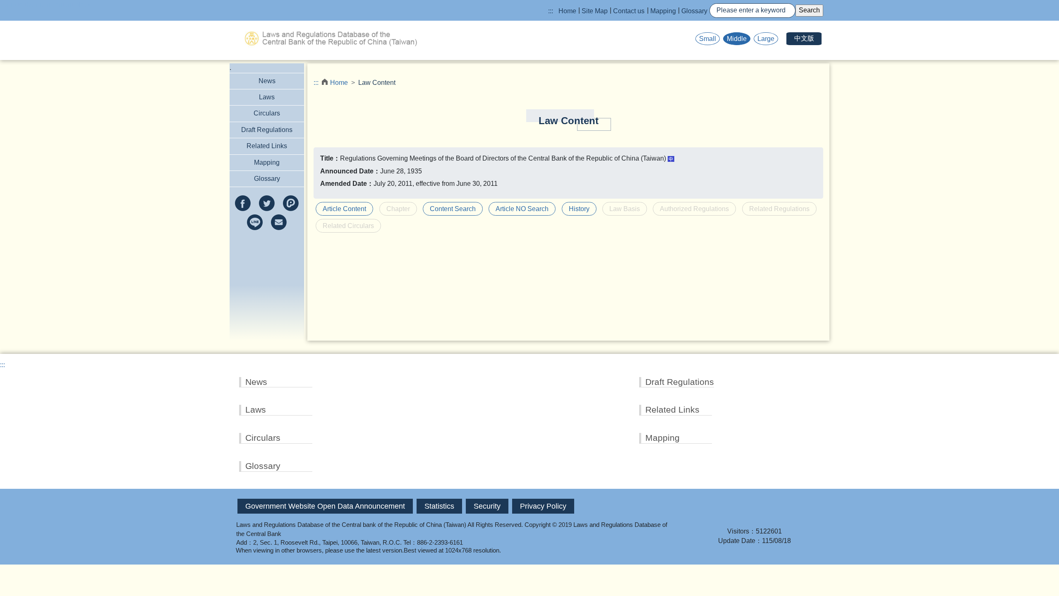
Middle (737, 38)
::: (550, 10)
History (579, 208)
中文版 (804, 38)
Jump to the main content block (45, 4)
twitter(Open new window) (267, 203)
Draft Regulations (266, 129)
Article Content (344, 208)
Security (487, 506)
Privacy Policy (543, 506)
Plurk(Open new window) (291, 203)
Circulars (267, 113)
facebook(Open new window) (243, 203)
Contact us (629, 10)
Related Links (267, 145)
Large (765, 38)
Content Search (453, 208)
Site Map (595, 10)
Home (567, 10)
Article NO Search (522, 208)
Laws (267, 97)
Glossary (694, 10)
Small (707, 38)
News (267, 80)
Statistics (439, 506)
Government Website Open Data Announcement (325, 506)
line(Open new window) (255, 222)
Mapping (663, 10)
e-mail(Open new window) (279, 222)
